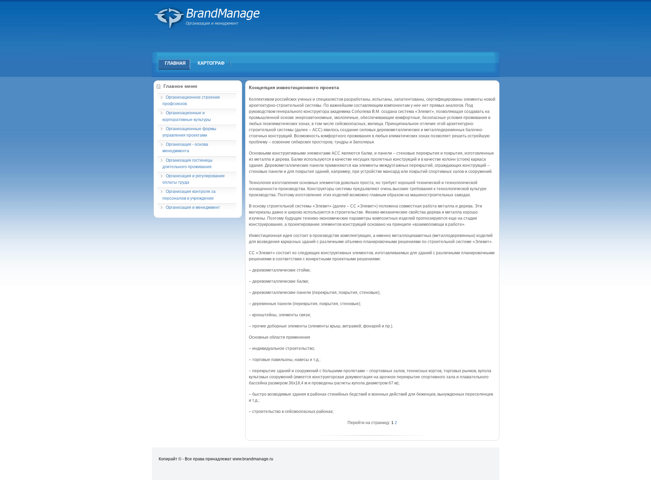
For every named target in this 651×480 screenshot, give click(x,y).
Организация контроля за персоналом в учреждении (189, 194)
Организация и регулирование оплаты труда (193, 179)
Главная (175, 63)
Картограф (211, 63)
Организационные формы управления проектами (189, 132)
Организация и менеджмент (193, 207)
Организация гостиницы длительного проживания (187, 163)
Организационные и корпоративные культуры (186, 116)
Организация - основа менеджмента (185, 147)
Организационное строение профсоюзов (191, 100)
